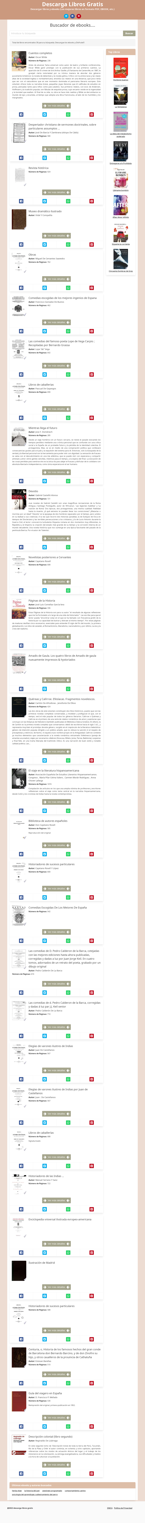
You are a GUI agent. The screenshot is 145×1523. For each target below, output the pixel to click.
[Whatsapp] (68, 114)
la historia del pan (32, 1490)
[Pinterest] (78, 16)
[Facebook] (72, 16)
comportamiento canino (75, 1490)
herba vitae (17, 1490)
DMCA (109, 1508)
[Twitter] (66, 16)
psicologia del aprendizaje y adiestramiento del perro (35, 1494)
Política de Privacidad (123, 1508)
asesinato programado (52, 1490)
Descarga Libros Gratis (72, 4)
